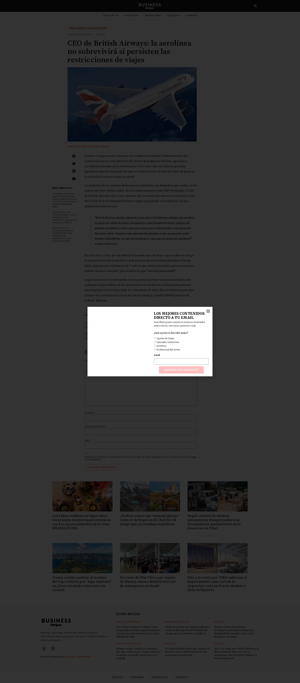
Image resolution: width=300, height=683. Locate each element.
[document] (150, 341)
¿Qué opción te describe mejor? (171, 333)
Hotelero (161, 345)
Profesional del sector (168, 349)
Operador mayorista (168, 342)
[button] (208, 311)
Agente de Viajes (165, 338)
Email (157, 355)
